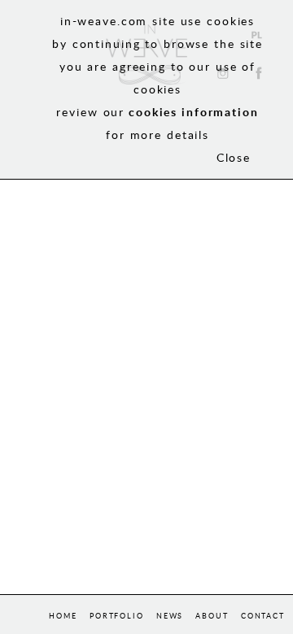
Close (233, 157)
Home (63, 615)
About (211, 615)
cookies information (194, 111)
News (170, 615)
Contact (263, 615)
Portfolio (117, 615)
